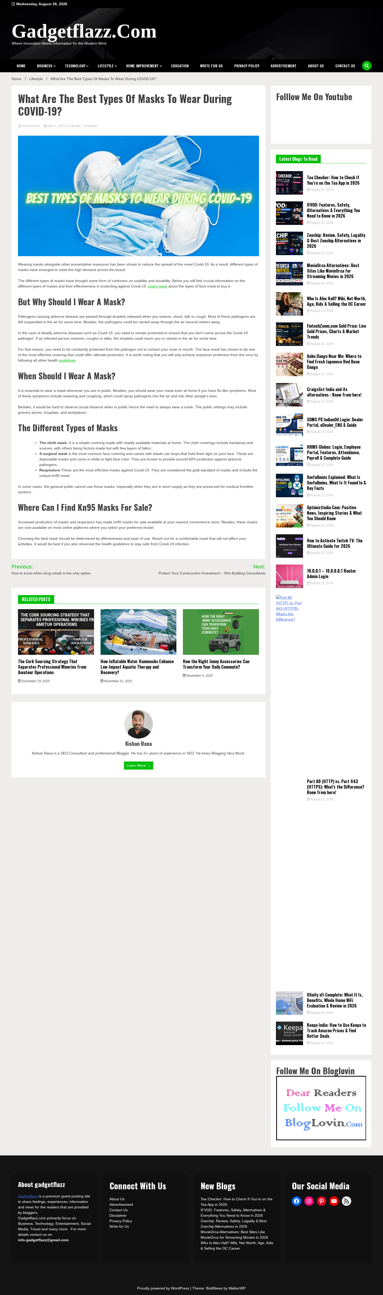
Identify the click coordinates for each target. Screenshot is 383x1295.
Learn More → (139, 765)
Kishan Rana (31, 126)
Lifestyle (106, 65)
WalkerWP (236, 1288)
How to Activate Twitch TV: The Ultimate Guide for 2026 (334, 543)
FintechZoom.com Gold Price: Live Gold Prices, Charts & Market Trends (336, 331)
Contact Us (345, 65)
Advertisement (283, 65)
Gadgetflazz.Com (84, 31)
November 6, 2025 (199, 676)
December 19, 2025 (35, 681)
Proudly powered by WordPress (163, 1288)
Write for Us (211, 65)
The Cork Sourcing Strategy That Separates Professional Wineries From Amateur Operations (52, 666)
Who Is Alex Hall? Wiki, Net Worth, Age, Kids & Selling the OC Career (336, 301)
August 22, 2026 (321, 189)
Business (44, 65)
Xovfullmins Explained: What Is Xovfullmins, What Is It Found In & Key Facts (336, 482)
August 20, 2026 (321, 283)
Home (21, 65)
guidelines (67, 360)
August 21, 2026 (321, 253)
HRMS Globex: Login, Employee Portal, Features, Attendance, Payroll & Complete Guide (334, 452)
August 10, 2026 (321, 1013)
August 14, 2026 (321, 401)
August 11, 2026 (321, 583)
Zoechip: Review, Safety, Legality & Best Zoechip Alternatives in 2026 (336, 240)
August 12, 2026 (321, 495)
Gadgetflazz (28, 1196)
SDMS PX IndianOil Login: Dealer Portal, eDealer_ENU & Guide (335, 422)
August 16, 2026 (321, 311)
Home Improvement (142, 65)
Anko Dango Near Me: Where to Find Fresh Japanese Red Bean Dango (334, 361)
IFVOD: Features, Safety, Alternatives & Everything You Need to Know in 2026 (333, 210)
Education (180, 65)
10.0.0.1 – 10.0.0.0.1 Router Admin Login (331, 573)
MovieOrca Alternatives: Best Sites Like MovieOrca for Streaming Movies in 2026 (333, 270)
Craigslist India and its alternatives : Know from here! (334, 392)
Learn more (157, 286)
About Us (316, 65)
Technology (75, 65)
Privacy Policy (246, 65)
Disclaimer (118, 1215)
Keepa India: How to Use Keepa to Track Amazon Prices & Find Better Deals (336, 1030)
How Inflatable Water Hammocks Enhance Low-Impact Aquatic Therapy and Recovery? (137, 666)
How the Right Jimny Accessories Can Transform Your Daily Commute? (216, 664)
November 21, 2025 (117, 681)
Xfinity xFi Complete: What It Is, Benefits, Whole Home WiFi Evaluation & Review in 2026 (335, 1000)
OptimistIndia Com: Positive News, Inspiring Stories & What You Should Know (334, 512)
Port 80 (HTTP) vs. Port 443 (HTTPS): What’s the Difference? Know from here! (335, 786)
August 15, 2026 (321, 374)
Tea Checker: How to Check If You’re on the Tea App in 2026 (333, 180)
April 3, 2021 (56, 126)
